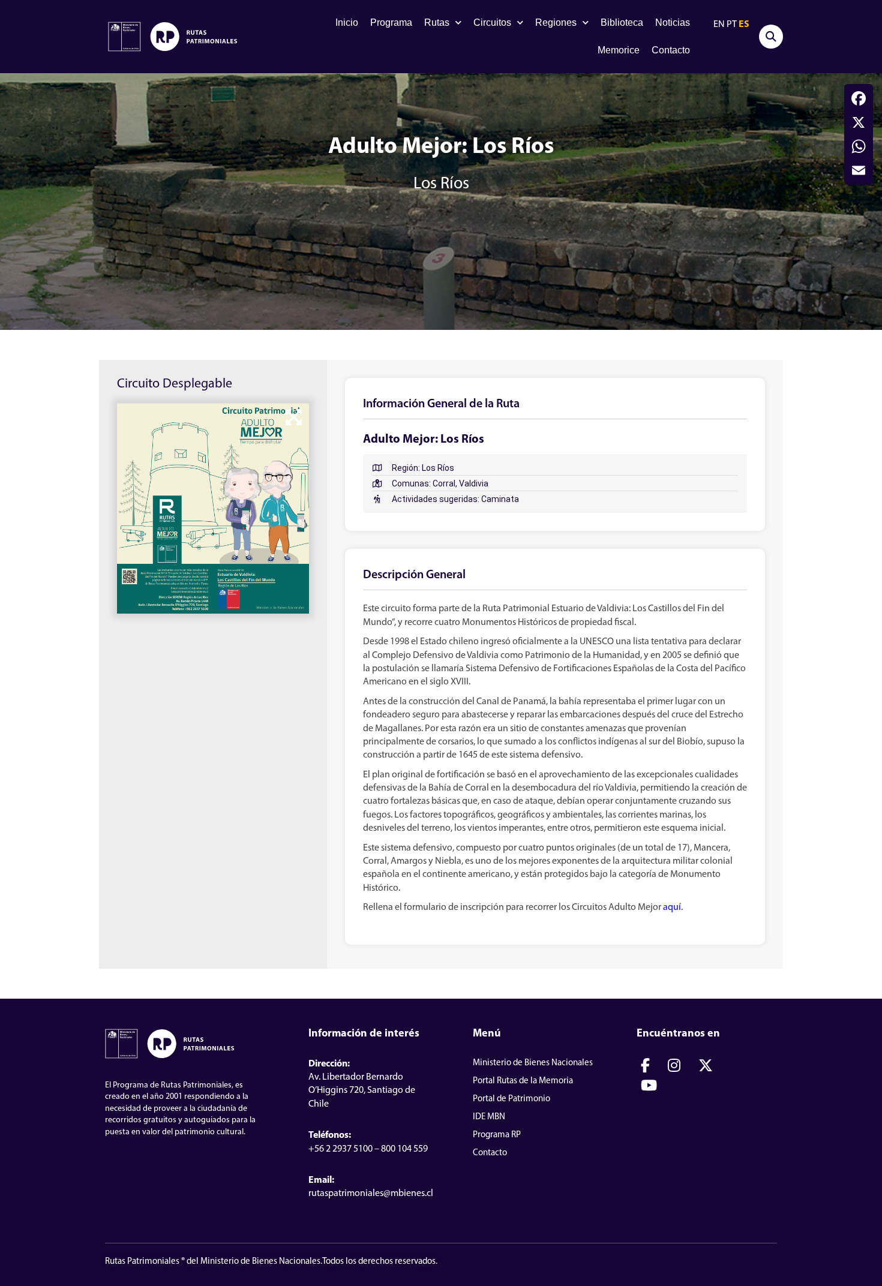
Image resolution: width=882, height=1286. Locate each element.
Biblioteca (622, 22)
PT (732, 24)
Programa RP (497, 1135)
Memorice (619, 50)
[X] (859, 122)
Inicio (346, 22)
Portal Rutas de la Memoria (523, 1081)
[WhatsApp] (859, 146)
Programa (391, 22)
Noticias (672, 22)
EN (719, 24)
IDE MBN (489, 1117)
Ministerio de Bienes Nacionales (533, 1063)
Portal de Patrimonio (511, 1099)
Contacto (671, 50)
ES (744, 24)
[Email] (859, 170)
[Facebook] (859, 98)
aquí (672, 907)
